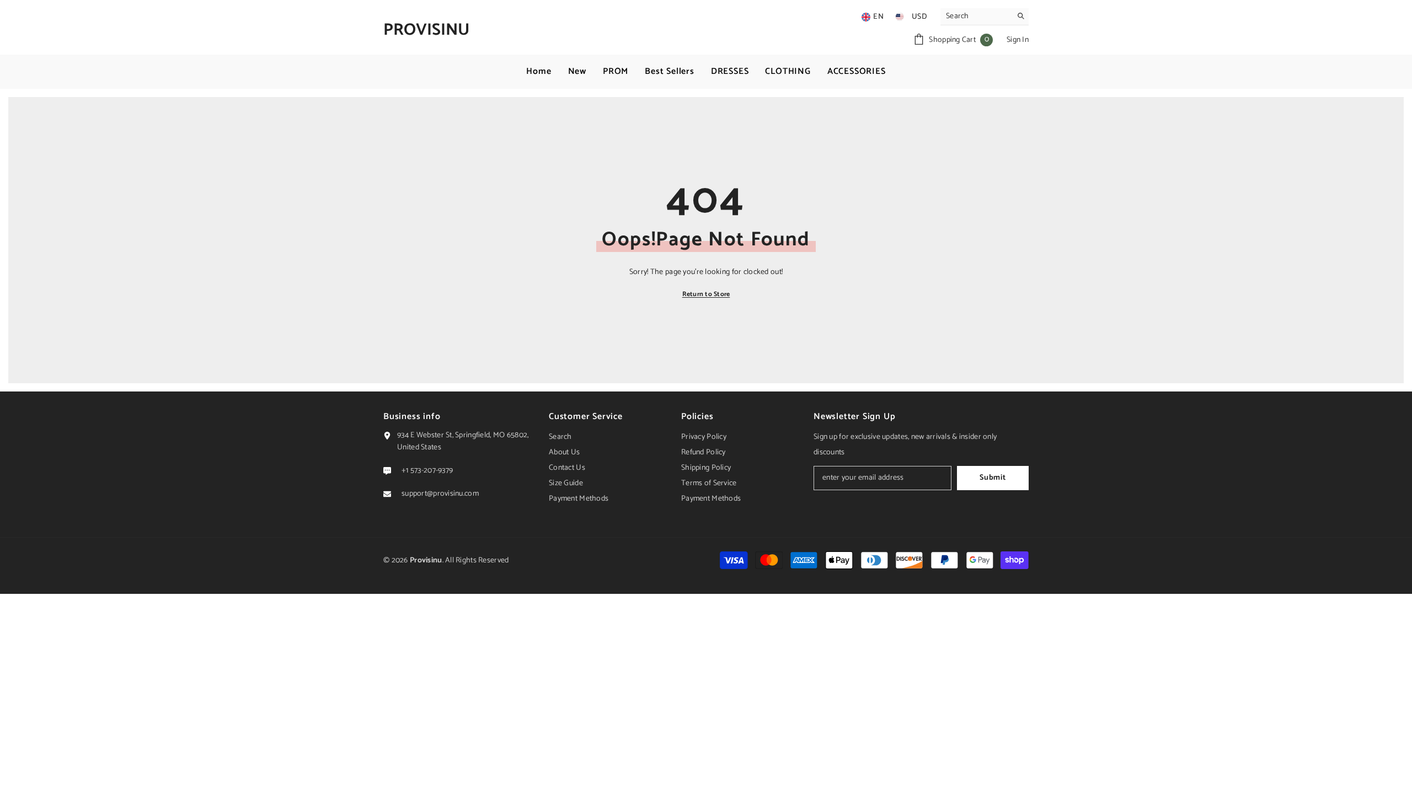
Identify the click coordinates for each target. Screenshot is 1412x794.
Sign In (1018, 40)
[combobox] (976, 16)
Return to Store (706, 294)
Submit (992, 477)
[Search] (984, 16)
